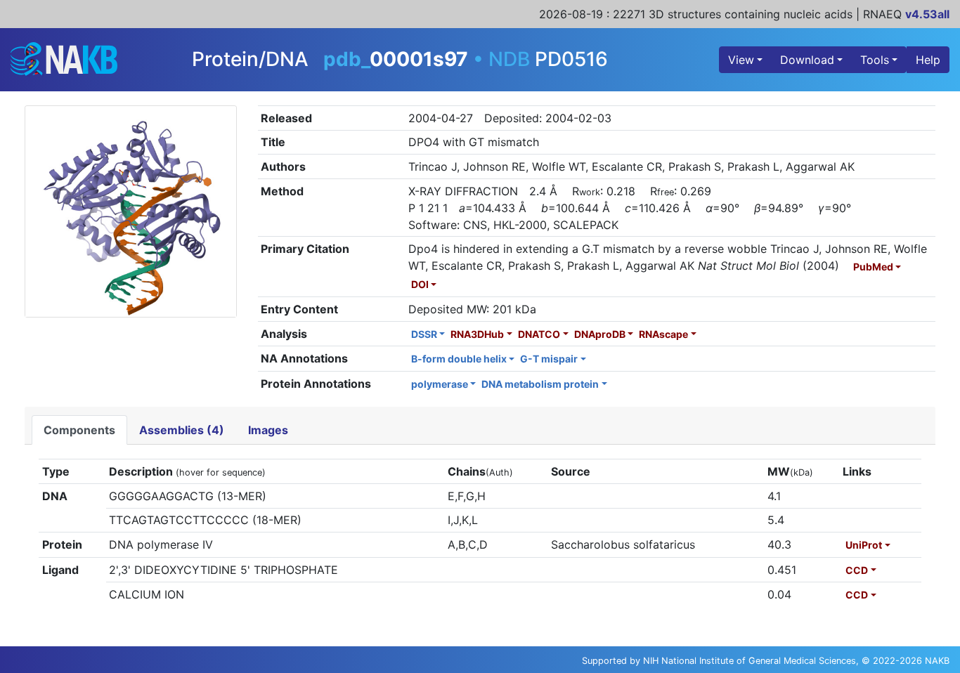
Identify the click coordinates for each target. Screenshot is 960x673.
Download (807, 60)
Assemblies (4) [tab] (181, 430)
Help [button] (928, 60)
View (741, 60)
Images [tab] (268, 430)
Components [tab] (79, 430)
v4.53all (927, 14)
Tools (874, 60)
